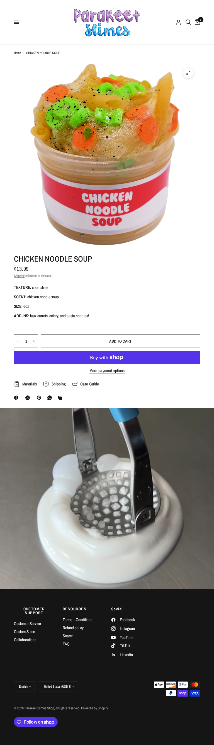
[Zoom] (188, 73)
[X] (28, 397)
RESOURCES (75, 609)
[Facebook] (17, 397)
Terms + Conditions (77, 620)
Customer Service (27, 623)
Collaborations (25, 640)
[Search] (188, 22)
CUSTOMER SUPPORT (34, 611)
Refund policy (73, 628)
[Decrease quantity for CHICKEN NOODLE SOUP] (18, 341)
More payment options (107, 370)
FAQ (66, 644)
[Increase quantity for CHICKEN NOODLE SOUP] (34, 341)
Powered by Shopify (94, 708)
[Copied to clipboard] (61, 397)
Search (68, 636)
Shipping (19, 276)
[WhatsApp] (50, 397)
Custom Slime (24, 632)
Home (17, 53)
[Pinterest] (40, 397)
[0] (196, 22)
